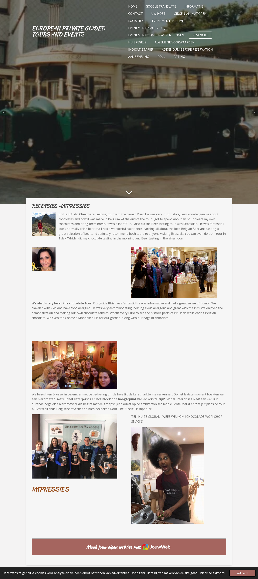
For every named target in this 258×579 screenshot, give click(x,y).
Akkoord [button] (242, 573)
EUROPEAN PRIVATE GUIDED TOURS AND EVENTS (68, 31)
